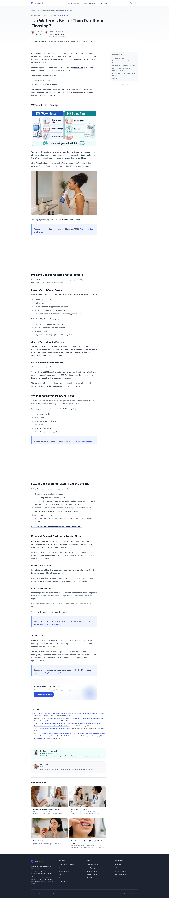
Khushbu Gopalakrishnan (57, 34)
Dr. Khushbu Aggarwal (48, 751)
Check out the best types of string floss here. (49, 612)
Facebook (118, 864)
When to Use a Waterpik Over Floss (123, 66)
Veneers (61, 874)
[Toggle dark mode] (131, 3)
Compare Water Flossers (44, 694)
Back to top (125, 84)
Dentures (62, 878)
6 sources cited (63, 15)
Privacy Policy (133, 894)
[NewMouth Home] (37, 3)
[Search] (135, 3)
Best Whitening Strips (93, 878)
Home (33, 10)
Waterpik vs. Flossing (118, 58)
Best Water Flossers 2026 (72, 220)
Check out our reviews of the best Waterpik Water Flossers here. (56, 527)
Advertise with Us (120, 871)
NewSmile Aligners (92, 864)
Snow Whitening (92, 871)
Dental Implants (64, 881)
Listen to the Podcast (121, 874)
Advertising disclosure (88, 42)
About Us (124, 894)
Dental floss (35, 541)
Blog (39, 10)
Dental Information (73, 3)
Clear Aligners (63, 868)
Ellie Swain (39, 34)
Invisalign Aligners (92, 868)
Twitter (117, 868)
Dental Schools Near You (67, 864)
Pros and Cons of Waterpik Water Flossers (122, 62)
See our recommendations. (82, 441)
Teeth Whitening (64, 871)
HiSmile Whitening (92, 874)
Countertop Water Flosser (42, 739)
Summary (115, 78)
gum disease (78, 67)
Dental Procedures (90, 3)
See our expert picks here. (50, 624)
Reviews (104, 3)
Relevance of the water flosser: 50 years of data (55, 728)
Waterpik (34, 152)
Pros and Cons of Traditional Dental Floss (123, 74)
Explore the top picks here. (56, 673)
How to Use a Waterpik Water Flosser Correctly (121, 69)
